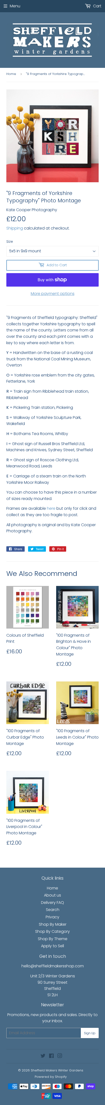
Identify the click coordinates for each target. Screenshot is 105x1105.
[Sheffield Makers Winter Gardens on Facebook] (51, 1056)
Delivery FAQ (52, 902)
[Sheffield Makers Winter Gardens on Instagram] (59, 1056)
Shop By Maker (52, 924)
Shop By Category (52, 931)
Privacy (52, 917)
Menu (15, 6)
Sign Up (89, 1033)
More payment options (52, 293)
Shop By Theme (52, 939)
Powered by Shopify (51, 1076)
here (51, 508)
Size (9, 241)
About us (52, 895)
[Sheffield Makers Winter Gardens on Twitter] (43, 1056)
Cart (96, 6)
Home (11, 74)
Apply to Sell (52, 946)
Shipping (14, 228)
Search (52, 909)
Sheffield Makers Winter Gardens (57, 1070)
